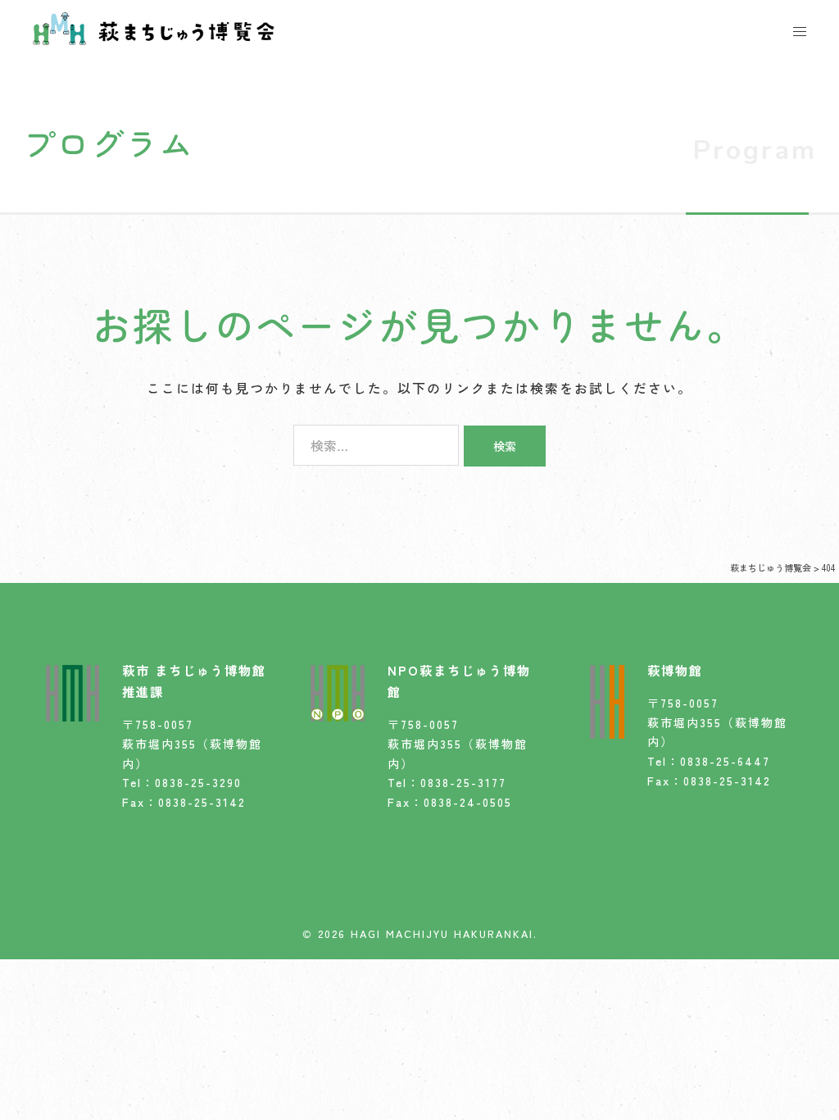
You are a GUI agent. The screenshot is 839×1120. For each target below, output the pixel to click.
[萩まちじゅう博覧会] (153, 26)
